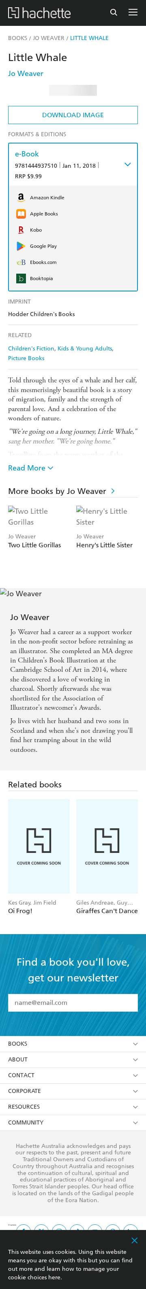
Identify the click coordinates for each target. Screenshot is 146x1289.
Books (17, 1043)
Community (25, 1122)
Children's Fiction (31, 348)
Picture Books (26, 358)
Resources (24, 1106)
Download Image (73, 115)
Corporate (24, 1091)
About (18, 1059)
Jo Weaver (25, 73)
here (54, 1277)
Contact (21, 1075)
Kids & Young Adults (85, 348)
